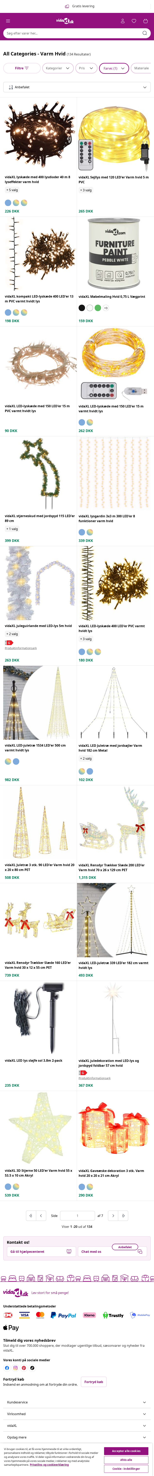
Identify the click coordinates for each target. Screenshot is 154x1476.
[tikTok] (32, 1368)
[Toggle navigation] (8, 21)
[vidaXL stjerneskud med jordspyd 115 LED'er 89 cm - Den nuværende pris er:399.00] (40, 473)
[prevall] (31, 1216)
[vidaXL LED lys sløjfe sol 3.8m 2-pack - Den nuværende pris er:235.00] (40, 1018)
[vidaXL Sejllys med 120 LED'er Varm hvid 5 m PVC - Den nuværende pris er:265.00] (114, 134)
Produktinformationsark (21, 648)
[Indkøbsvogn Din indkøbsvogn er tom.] (145, 21)
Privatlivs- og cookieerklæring (49, 1465)
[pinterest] (24, 1368)
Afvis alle (126, 1460)
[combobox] (77, 33)
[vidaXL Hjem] (65, 21)
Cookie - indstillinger (126, 1469)
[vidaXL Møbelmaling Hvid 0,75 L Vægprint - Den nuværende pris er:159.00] (114, 254)
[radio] (8, 203)
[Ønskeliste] (134, 21)
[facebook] (7, 1368)
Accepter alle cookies (126, 1451)
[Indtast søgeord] (145, 33)
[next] (113, 1216)
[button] (77, 1402)
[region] (76, 1459)
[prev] (41, 1216)
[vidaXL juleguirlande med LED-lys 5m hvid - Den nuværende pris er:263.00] (40, 583)
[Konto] (123, 21)
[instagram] (15, 1368)
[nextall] (123, 1216)
